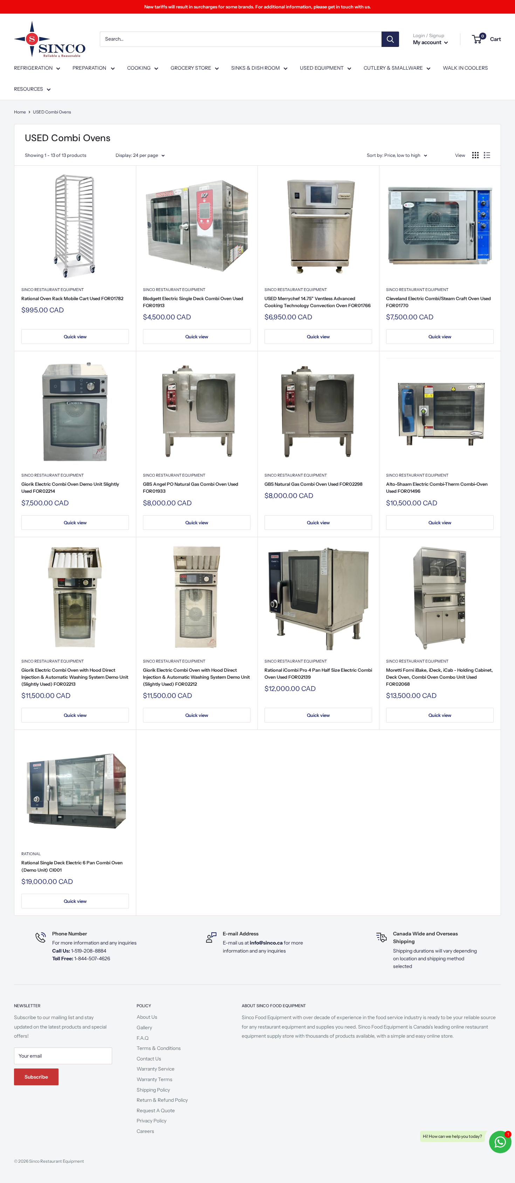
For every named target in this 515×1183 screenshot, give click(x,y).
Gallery (144, 1027)
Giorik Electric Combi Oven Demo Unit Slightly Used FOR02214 (70, 487)
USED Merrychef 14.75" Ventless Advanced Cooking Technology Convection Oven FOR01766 (318, 302)
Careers (145, 1131)
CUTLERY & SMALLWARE (393, 68)
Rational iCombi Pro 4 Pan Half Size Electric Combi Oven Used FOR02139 (318, 673)
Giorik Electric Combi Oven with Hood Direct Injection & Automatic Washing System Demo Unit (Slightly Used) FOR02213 (74, 677)
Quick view (75, 336)
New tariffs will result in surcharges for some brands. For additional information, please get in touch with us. (257, 6)
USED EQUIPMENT (322, 68)
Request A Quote (156, 1110)
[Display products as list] (487, 155)
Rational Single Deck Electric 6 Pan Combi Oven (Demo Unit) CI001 (72, 866)
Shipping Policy (153, 1090)
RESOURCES (28, 89)
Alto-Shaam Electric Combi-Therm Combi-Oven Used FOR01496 (437, 487)
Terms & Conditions (159, 1048)
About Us (147, 1017)
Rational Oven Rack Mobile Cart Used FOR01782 (72, 298)
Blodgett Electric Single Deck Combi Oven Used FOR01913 (193, 302)
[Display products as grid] (475, 155)
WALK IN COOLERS (465, 68)
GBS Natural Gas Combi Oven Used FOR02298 (314, 484)
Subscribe (36, 1077)
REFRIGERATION (33, 68)
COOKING (139, 68)
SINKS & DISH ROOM (255, 68)
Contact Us (149, 1059)
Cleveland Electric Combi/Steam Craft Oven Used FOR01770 (438, 302)
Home (20, 112)
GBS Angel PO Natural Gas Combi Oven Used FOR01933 (190, 487)
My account (427, 42)
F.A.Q (143, 1038)
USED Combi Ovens (52, 112)
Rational (31, 853)
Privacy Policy (151, 1121)
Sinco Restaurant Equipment (52, 289)
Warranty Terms (154, 1079)
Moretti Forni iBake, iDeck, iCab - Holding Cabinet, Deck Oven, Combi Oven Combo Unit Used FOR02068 (439, 677)
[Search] (390, 39)
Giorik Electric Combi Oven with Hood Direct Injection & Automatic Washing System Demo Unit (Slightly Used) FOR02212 (196, 677)
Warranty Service (155, 1069)
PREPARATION (90, 68)
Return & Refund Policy (162, 1100)
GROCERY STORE (191, 68)
